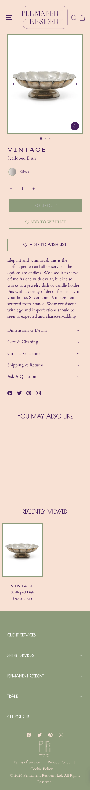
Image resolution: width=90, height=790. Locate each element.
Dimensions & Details (27, 330)
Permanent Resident (26, 676)
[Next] (76, 84)
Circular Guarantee (25, 353)
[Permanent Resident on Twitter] (40, 735)
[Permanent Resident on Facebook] (29, 735)
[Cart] (82, 18)
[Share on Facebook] (10, 393)
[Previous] (14, 84)
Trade (13, 696)
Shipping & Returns (26, 365)
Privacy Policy (59, 762)
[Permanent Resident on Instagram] (38, 393)
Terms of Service (26, 762)
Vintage (27, 149)
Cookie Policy (41, 768)
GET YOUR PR (18, 716)
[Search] (74, 18)
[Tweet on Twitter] (19, 393)
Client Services (22, 635)
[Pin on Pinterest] (29, 393)
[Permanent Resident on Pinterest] (50, 735)
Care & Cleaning (23, 342)
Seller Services (21, 655)
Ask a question (22, 376)
